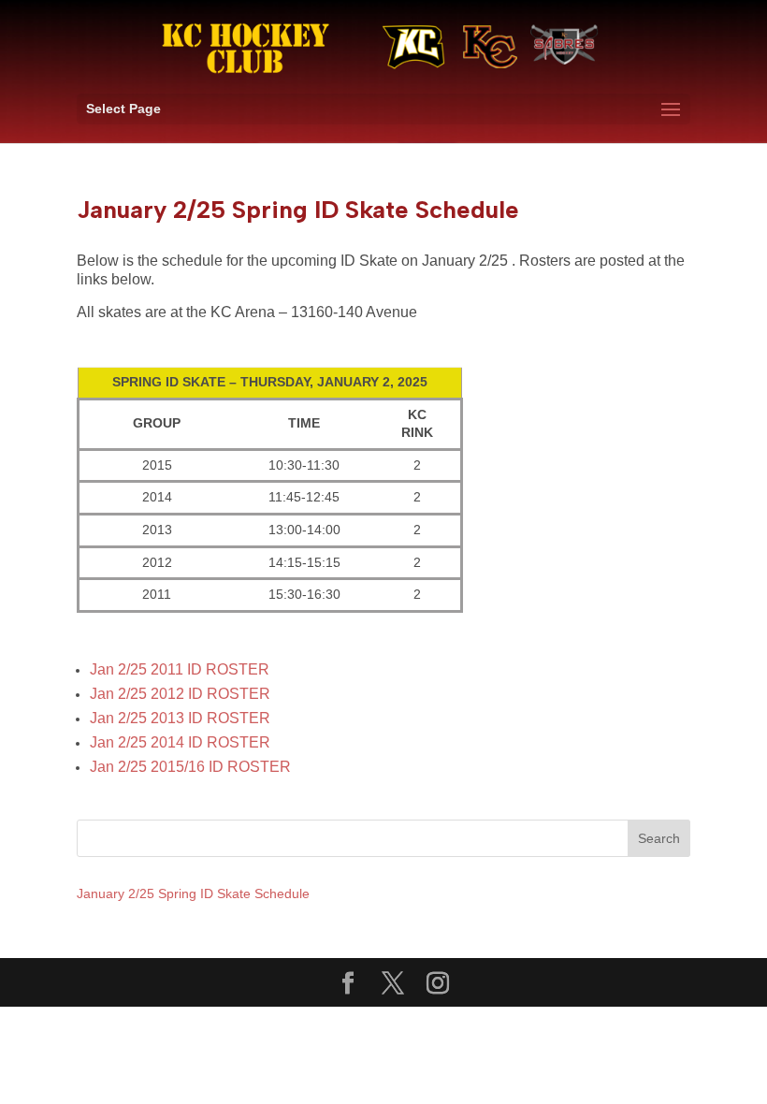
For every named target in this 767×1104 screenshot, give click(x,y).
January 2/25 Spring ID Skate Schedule (193, 893)
